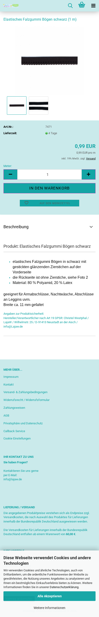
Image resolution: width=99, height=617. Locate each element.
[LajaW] (9, 5)
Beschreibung (16, 226)
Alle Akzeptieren (50, 596)
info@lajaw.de (12, 479)
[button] (10, 174)
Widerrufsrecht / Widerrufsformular (26, 400)
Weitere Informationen (49, 608)
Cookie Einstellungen (17, 438)
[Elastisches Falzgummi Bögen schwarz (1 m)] (49, 60)
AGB (6, 415)
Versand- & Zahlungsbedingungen (25, 392)
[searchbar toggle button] (70, 5)
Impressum (10, 376)
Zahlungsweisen (14, 407)
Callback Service (14, 431)
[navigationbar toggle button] (93, 5)
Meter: (7, 166)
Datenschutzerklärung (64, 587)
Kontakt (8, 384)
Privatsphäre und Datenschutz (23, 423)
